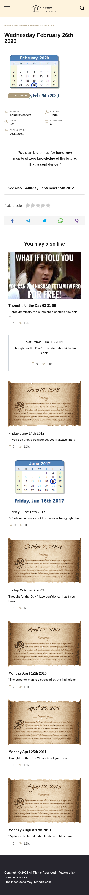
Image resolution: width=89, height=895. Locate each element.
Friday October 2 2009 (26, 590)
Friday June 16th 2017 (27, 512)
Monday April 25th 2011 (27, 752)
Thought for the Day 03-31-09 (32, 305)
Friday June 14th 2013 (26, 433)
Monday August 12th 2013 (29, 830)
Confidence (19, 95)
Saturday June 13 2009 (44, 342)
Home (7, 25)
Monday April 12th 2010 (27, 673)
